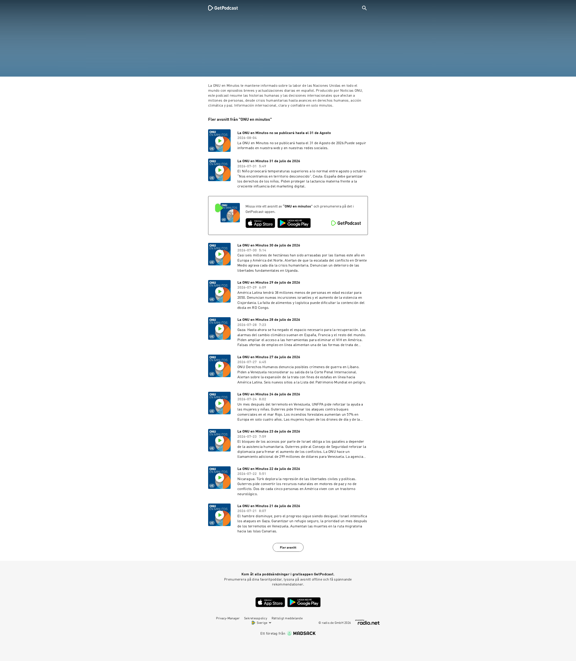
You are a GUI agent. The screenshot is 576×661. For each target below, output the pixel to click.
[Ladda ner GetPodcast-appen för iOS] (260, 223)
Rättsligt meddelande (287, 618)
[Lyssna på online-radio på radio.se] (367, 622)
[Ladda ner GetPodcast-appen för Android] (294, 223)
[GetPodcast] (220, 8)
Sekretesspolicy (255, 618)
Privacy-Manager (228, 618)
